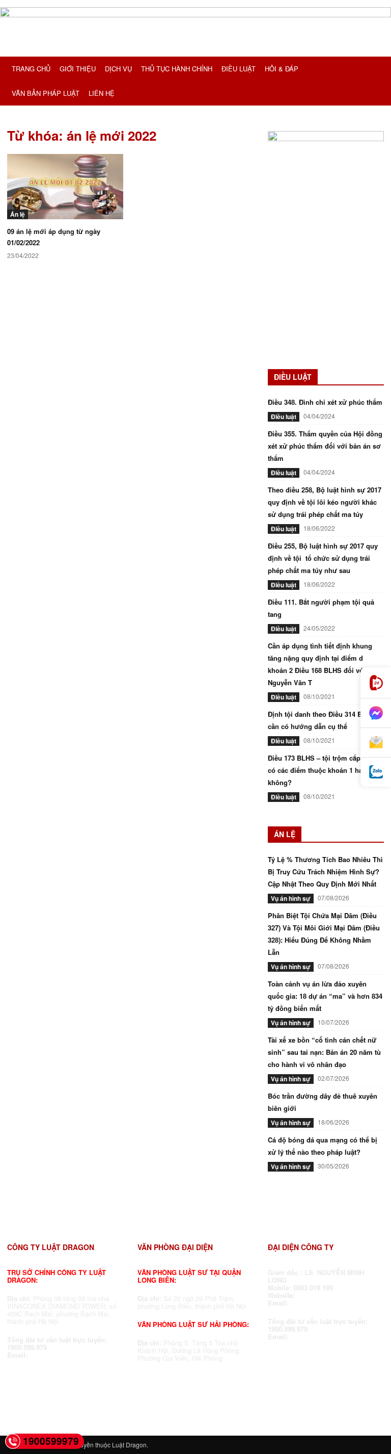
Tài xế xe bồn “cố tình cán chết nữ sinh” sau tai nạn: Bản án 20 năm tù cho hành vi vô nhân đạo (324, 1052)
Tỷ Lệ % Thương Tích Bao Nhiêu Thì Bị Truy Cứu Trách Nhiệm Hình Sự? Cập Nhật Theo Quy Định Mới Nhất (325, 871)
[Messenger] (375, 713)
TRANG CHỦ (31, 68)
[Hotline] (375, 682)
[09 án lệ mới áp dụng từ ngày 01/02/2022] (65, 186)
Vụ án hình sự (291, 898)
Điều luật (283, 416)
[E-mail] (375, 743)
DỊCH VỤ (118, 68)
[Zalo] (375, 772)
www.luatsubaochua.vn (335, 1295)
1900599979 (51, 1441)
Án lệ (17, 214)
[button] (371, 69)
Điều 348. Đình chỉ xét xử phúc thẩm (325, 402)
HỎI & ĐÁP (281, 68)
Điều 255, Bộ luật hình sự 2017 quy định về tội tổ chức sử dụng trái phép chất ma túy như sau (323, 558)
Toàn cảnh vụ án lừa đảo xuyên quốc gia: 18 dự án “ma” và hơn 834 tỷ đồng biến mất (325, 996)
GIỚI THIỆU (78, 68)
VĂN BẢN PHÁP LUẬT (45, 93)
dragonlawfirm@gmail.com (73, 1355)
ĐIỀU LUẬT (238, 68)
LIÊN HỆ (102, 93)
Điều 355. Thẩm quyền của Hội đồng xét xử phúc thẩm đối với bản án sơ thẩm (325, 446)
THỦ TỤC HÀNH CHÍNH (176, 68)
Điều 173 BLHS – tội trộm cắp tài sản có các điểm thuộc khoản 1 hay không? (325, 770)
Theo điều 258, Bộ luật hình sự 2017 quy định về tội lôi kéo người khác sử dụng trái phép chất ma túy (324, 502)
